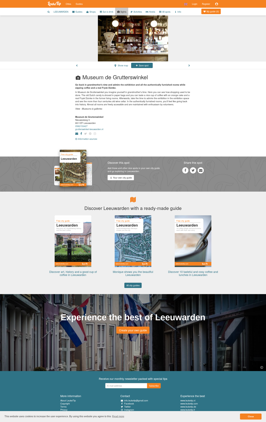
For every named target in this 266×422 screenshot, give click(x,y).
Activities (137, 11)
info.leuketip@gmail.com (136, 400)
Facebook (129, 403)
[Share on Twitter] (193, 170)
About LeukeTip (68, 400)
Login (194, 3)
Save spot (143, 65)
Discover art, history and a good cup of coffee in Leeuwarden (73, 273)
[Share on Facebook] (185, 170)
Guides (79, 3)
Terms (63, 406)
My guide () (212, 11)
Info (179, 11)
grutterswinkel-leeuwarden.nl (89, 129)
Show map (122, 65)
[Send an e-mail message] (201, 170)
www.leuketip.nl (187, 400)
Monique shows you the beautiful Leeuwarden (133, 273)
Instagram (129, 409)
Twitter (127, 406)
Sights (123, 11)
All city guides (133, 285)
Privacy (63, 409)
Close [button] (251, 416)
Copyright (65, 403)
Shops (92, 11)
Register (206, 3)
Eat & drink (107, 11)
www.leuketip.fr (187, 409)
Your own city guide (122, 177)
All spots (166, 11)
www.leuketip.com (189, 403)
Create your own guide (133, 330)
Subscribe (154, 385)
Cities (68, 3)
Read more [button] (118, 416)
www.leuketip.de (188, 406)
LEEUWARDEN (61, 11)
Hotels (151, 11)
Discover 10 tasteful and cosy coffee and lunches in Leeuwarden (193, 273)
